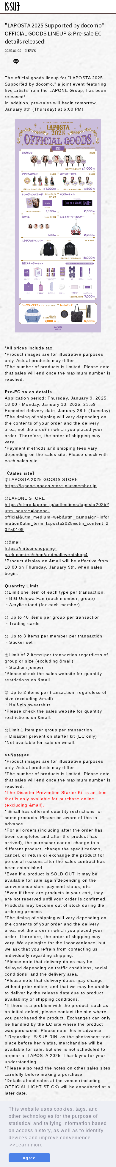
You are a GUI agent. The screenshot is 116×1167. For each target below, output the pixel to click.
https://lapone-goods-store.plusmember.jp (51, 485)
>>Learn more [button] (26, 1144)
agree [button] (29, 1157)
